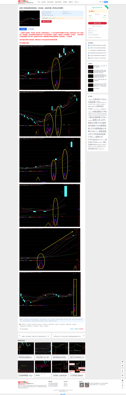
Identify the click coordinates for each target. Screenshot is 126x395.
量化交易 (95, 146)
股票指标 (74, 324)
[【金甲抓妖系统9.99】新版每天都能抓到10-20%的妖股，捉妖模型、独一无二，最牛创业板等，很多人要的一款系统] (90, 85)
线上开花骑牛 (96, 88)
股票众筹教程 (58, 2)
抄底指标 (103, 104)
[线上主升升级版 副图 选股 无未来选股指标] (90, 80)
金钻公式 (101, 146)
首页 (39, 2)
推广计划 (65, 386)
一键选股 (90, 99)
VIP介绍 (65, 383)
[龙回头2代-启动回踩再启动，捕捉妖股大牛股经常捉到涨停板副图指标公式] (77, 348)
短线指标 (103, 109)
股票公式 (57, 324)
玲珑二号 (99, 109)
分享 (72, 328)
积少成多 (95, 113)
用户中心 (76, 2)
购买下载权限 (47, 21)
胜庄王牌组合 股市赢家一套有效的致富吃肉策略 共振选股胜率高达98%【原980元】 (100, 71)
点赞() (81, 328)
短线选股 (90, 111)
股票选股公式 (30, 326)
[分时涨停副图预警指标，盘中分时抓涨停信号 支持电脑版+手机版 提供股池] (26, 367)
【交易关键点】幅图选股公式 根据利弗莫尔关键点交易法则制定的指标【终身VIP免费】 (100, 76)
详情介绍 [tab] (24, 29)
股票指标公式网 (23, 326)
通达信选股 (99, 144)
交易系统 (23, 324)
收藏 (77, 328)
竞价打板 (100, 113)
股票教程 (97, 131)
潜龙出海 (38, 375)
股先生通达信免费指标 (53, 386)
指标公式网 (92, 106)
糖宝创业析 (91, 115)
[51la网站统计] (63, 394)
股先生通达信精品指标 (53, 384)
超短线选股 (36, 326)
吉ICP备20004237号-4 (63, 391)
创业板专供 (102, 102)
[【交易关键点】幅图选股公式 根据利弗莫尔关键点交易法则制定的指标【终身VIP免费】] (90, 76)
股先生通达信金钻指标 (53, 383)
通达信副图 (100, 142)
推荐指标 (20, 373)
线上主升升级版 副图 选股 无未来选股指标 (100, 80)
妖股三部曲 (34, 324)
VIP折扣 (98, 14)
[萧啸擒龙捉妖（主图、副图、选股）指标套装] (90, 67)
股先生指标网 (51, 324)
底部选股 (99, 104)
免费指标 (65, 2)
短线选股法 (45, 324)
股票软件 (71, 2)
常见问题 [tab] (32, 29)
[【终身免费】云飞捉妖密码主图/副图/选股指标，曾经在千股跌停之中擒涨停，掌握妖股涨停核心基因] (60, 367)
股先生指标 (97, 115)
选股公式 (41, 326)
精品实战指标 (50, 2)
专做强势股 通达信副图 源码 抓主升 (98, 53)
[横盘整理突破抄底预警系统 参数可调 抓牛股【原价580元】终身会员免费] (26, 348)
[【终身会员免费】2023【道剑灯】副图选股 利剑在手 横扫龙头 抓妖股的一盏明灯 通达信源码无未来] (43, 348)
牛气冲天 (94, 109)
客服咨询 (65, 384)
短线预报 (90, 113)
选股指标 (46, 326)
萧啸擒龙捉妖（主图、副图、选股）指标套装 (100, 66)
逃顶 (93, 137)
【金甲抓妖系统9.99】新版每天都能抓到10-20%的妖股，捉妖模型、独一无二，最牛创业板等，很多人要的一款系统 (100, 85)
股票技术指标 (68, 324)
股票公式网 (62, 324)
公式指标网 (29, 324)
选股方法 (103, 139)
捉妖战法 (40, 324)
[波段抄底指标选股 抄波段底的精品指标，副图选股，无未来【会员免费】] (60, 348)
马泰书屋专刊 (101, 149)
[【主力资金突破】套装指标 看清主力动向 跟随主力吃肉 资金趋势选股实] (77, 367)
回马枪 (94, 104)
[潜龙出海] (43, 367)
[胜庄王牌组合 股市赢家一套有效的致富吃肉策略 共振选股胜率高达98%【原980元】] (90, 71)
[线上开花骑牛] (90, 89)
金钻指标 (43, 2)
